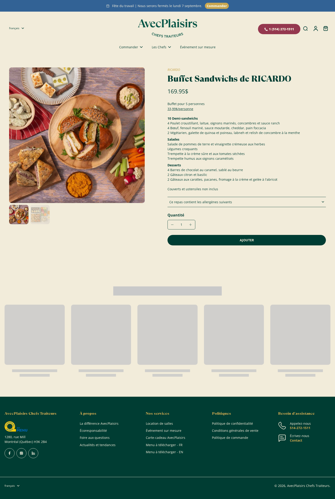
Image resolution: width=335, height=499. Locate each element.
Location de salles (159, 423)
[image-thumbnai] (18, 214)
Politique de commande (230, 437)
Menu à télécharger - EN (164, 452)
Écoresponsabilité (93, 430)
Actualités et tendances (98, 445)
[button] (247, 240)
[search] (305, 28)
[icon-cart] (325, 28)
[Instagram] (21, 453)
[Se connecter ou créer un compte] (315, 28)
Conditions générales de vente (235, 430)
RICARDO (174, 69)
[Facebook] (10, 453)
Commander (217, 6)
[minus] (172, 224)
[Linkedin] (33, 453)
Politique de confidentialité (232, 423)
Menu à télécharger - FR (164, 445)
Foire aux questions (95, 437)
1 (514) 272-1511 (281, 29)
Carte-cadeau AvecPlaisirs (165, 437)
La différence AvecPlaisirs (99, 423)
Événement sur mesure (163, 430)
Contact (296, 440)
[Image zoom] (77, 135)
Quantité (176, 215)
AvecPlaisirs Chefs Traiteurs (308, 486)
